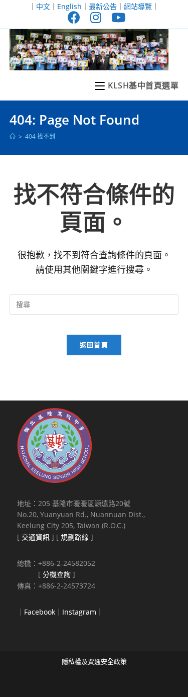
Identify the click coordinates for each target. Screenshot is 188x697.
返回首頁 (94, 344)
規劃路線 (75, 537)
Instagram (79, 612)
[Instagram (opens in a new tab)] (95, 17)
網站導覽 (138, 6)
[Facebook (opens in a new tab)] (74, 17)
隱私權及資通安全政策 (94, 661)
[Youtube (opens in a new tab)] (115, 17)
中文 (43, 6)
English (69, 6)
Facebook (39, 612)
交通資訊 (36, 537)
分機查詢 (57, 574)
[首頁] (13, 136)
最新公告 (103, 6)
